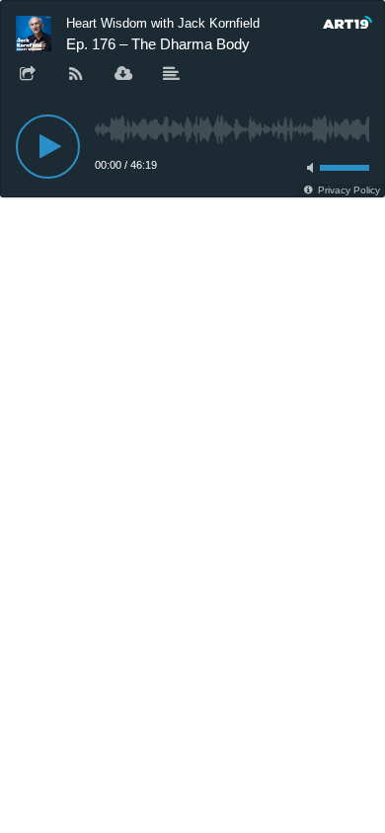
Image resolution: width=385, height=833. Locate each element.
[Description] (172, 75)
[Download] (123, 75)
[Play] (48, 146)
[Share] (27, 75)
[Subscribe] (76, 75)
